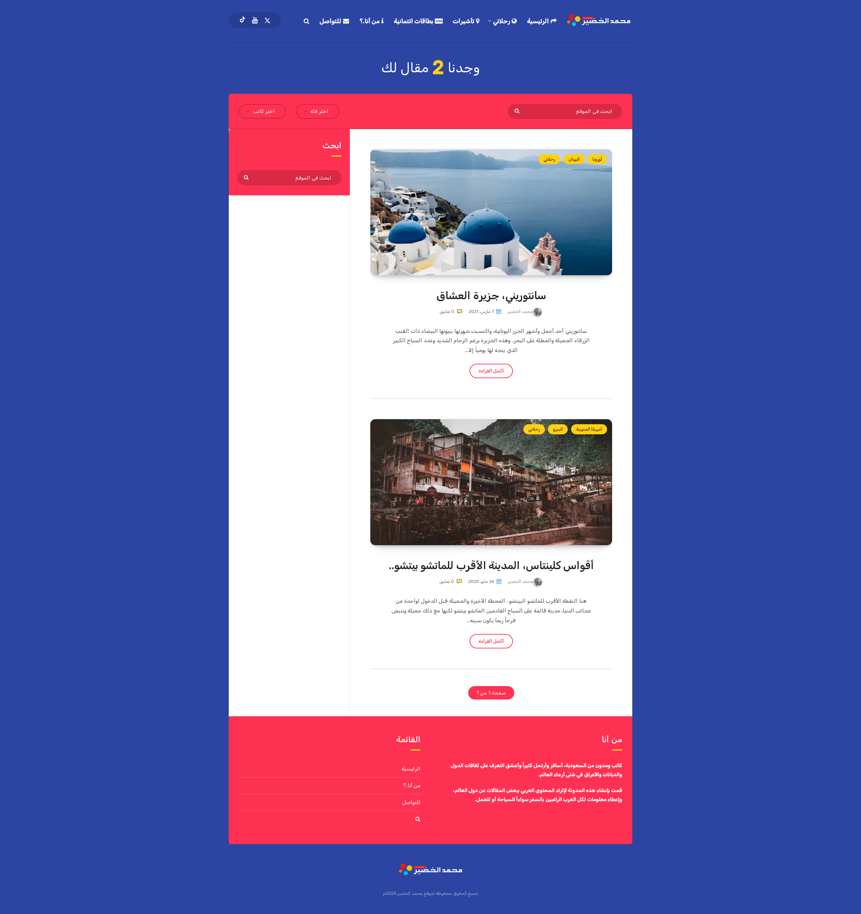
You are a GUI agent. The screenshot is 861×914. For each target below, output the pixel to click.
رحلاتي (502, 21)
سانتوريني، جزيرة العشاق (491, 295)
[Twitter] (267, 20)
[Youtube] (255, 20)
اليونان (573, 159)
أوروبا (597, 159)
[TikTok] (242, 20)
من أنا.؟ (370, 21)
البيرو (558, 429)
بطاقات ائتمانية (414, 21)
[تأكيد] (518, 110)
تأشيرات (464, 21)
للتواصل (331, 21)
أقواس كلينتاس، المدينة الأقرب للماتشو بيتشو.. (491, 565)
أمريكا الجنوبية (589, 429)
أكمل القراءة (491, 371)
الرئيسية (539, 21)
